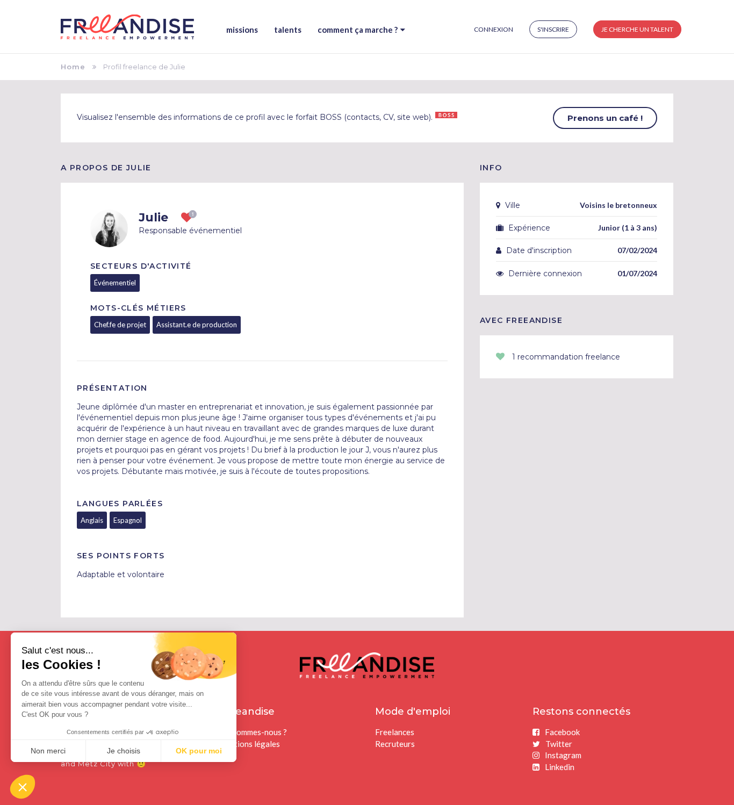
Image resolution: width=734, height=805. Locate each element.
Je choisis (123, 750)
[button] (22, 787)
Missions (242, 29)
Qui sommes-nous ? (252, 732)
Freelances (394, 732)
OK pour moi (199, 750)
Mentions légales (249, 744)
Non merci (48, 750)
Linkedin (559, 767)
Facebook (562, 732)
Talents (287, 29)
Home (73, 66)
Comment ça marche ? (358, 29)
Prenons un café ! (605, 118)
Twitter (558, 744)
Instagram (563, 755)
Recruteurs (395, 744)
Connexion (493, 29)
